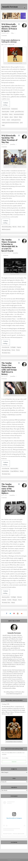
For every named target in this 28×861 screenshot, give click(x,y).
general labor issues (19, 111)
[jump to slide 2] (12, 17)
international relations (19, 114)
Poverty (13, 350)
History (11, 114)
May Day (15, 226)
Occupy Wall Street (14, 471)
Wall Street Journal (6, 229)
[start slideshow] (9, 17)
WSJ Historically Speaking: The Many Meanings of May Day (9, 138)
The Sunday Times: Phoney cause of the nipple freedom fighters (8, 488)
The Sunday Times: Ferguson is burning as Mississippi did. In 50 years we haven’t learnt (9, 245)
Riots (23, 226)
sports (21, 122)
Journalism (12, 144)
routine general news (15, 119)
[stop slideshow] (19, 17)
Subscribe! (14, 761)
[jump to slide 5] (17, 17)
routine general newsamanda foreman (10, 122)
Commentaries (14, 108)
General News (5, 114)
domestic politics (5, 111)
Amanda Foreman (6, 108)
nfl (2, 117)
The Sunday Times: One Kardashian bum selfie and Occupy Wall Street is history (9, 368)
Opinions (6, 117)
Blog (12, 33)
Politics (20, 117)
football (12, 111)
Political (16, 117)
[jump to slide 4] (15, 17)
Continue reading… (5, 104)
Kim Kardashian (5, 471)
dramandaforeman (23, 833)
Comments (4, 35)
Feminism (4, 599)
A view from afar (5, 347)
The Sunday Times (6, 352)
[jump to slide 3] (14, 17)
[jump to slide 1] (11, 17)
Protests (3, 119)
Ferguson (19, 347)
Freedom (9, 599)
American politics (14, 468)
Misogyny (15, 599)
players (11, 117)
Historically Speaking (6, 226)
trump (3, 125)
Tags (14, 778)
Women (13, 602)
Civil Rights (13, 347)
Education (19, 597)
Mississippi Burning (6, 350)
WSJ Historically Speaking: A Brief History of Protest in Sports (9, 27)
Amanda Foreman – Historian (10, 833)
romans (8, 119)
